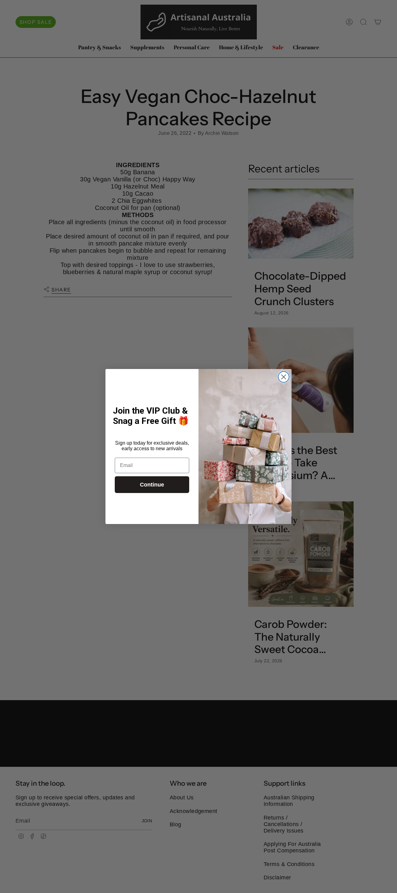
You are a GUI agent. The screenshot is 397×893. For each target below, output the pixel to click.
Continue (152, 485)
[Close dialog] (283, 376)
